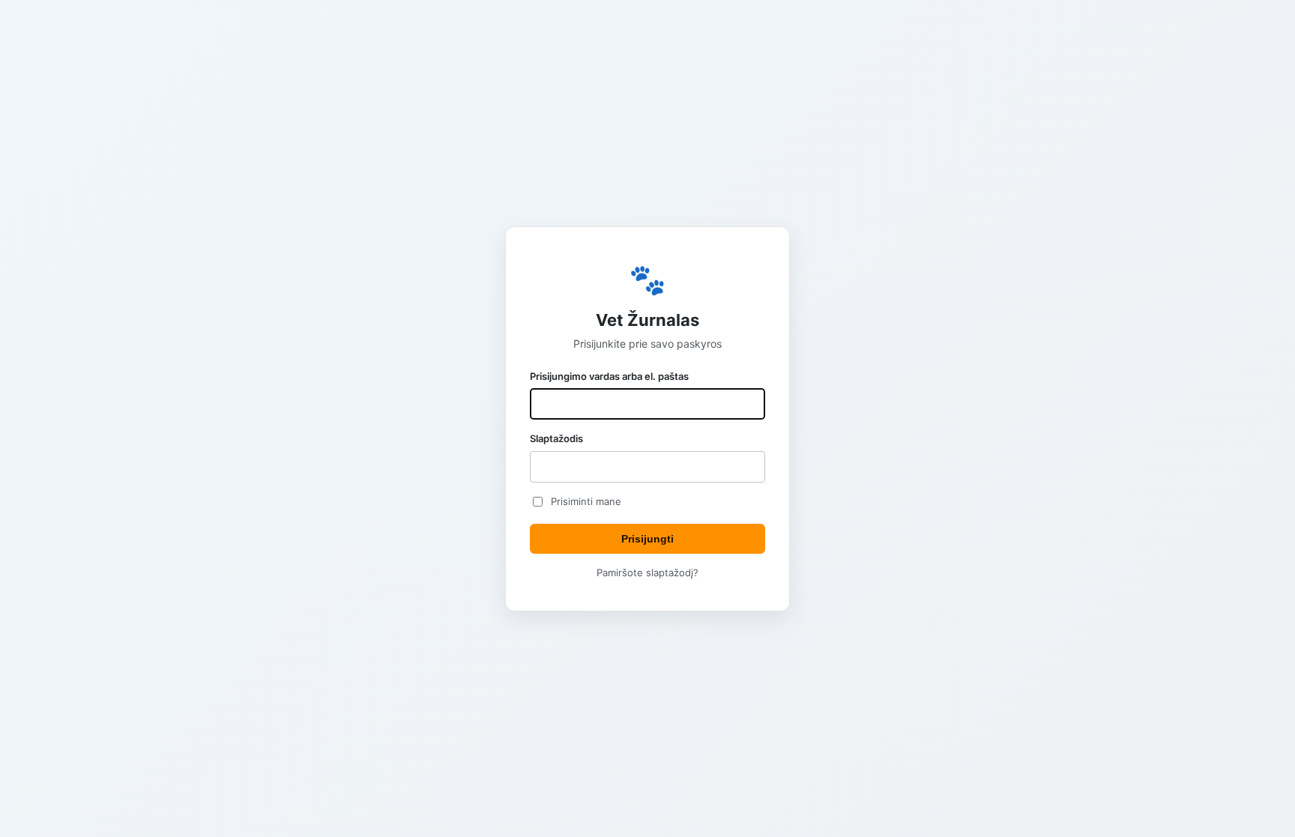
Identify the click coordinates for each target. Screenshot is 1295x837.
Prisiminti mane (586, 501)
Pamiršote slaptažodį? (647, 572)
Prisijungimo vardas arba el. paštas (609, 376)
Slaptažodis (556, 438)
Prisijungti (647, 539)
